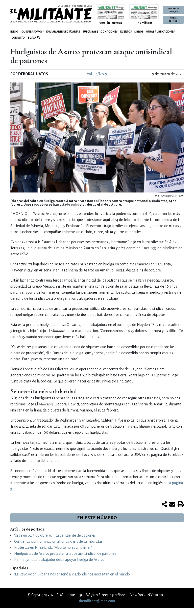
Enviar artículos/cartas (63, 31)
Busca (31, 37)
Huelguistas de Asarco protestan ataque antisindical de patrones (65, 553)
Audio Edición (173, 19)
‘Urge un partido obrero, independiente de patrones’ (55, 535)
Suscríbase (90, 31)
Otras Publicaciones (160, 31)
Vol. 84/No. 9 (97, 74)
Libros (138, 31)
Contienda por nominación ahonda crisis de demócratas (58, 541)
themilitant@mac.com (97, 601)
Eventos (126, 31)
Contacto (18, 37)
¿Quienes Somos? (32, 31)
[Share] (164, 505)
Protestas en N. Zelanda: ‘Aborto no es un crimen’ (53, 547)
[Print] (181, 505)
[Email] (172, 505)
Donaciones (109, 31)
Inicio (14, 31)
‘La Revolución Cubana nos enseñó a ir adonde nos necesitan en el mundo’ (72, 574)
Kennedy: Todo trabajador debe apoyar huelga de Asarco (59, 560)
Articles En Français (173, 10)
